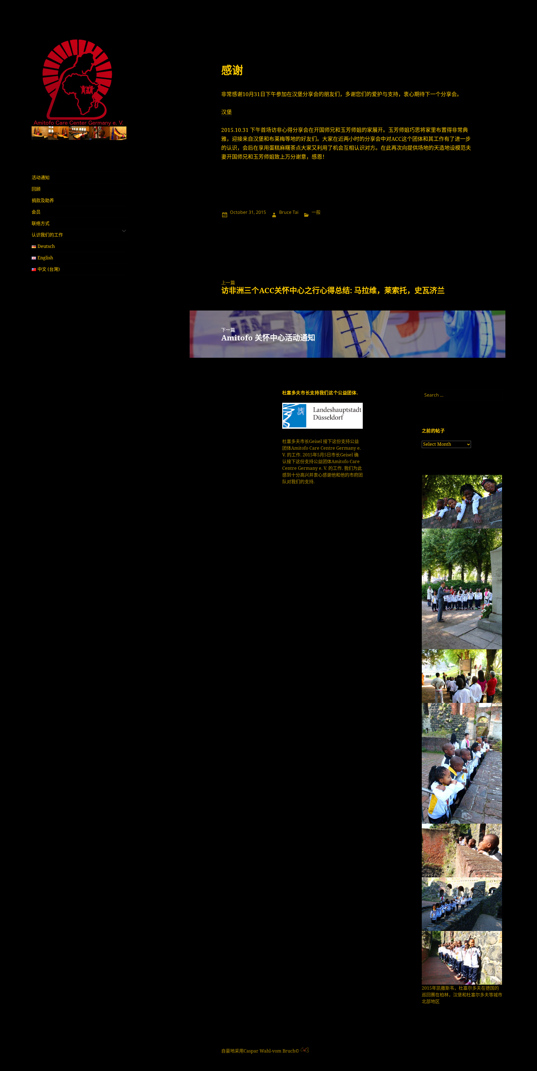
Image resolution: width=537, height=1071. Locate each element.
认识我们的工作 (47, 235)
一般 (316, 212)
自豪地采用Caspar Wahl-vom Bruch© (260, 1051)
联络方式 (41, 223)
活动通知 (41, 177)
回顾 (36, 189)
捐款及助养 (43, 200)
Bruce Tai (288, 212)
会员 (36, 212)
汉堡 (226, 112)
